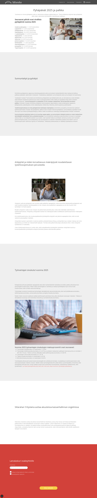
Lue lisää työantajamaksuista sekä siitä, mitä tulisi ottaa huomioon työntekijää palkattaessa (47, 366)
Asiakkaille (87, 2)
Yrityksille (61, 2)
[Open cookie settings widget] (2, 496)
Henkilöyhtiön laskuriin (18, 474)
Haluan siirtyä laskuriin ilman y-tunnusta (23, 472)
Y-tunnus (12, 465)
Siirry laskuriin (48, 488)
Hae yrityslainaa (70, 2)
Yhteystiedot (79, 2)
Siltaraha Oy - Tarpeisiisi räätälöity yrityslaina (13, 2)
